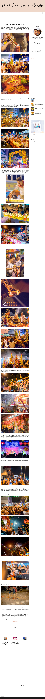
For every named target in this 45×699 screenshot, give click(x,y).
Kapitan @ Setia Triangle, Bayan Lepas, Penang (38, 113)
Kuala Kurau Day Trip (38, 100)
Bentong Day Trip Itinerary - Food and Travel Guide (39, 105)
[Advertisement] (17, 19)
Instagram (23, 623)
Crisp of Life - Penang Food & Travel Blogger (22, 5)
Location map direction (15, 621)
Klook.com (32, 58)
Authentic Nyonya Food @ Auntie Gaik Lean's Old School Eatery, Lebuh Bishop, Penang (39, 109)
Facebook (19, 623)
